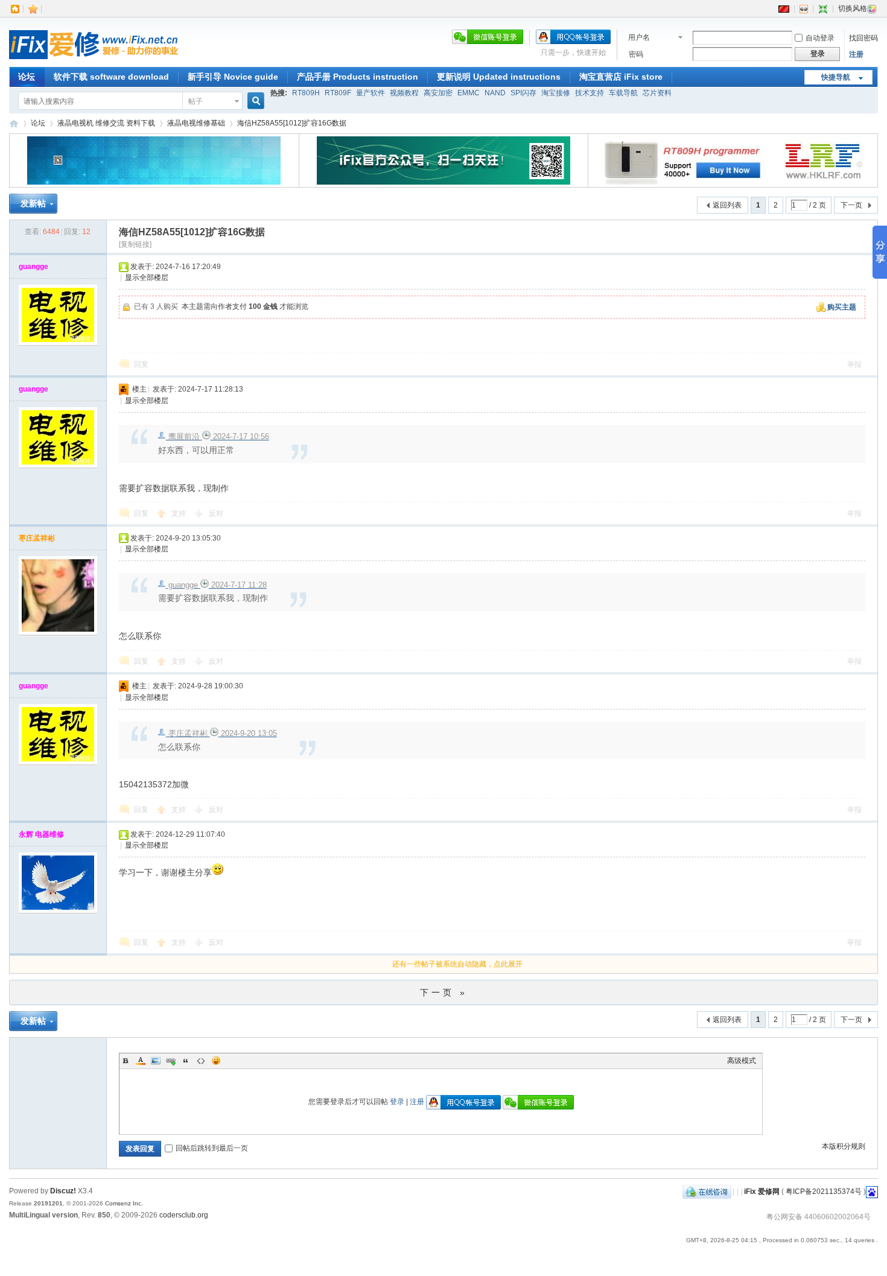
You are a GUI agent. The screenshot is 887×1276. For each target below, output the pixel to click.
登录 (397, 1101)
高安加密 (438, 93)
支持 (179, 513)
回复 (141, 364)
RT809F (338, 93)
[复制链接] (135, 244)
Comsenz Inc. (124, 1203)
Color (141, 1061)
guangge (33, 266)
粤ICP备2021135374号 (824, 1191)
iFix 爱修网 (14, 123)
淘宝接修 (555, 93)
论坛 (26, 76)
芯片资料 (657, 93)
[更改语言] (783, 8)
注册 (856, 54)
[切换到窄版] (823, 8)
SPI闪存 (523, 93)
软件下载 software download (111, 76)
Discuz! (63, 1191)
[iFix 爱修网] (93, 60)
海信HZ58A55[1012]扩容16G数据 (291, 123)
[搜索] (254, 101)
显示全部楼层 (146, 277)
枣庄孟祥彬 (37, 538)
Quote (186, 1061)
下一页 (851, 205)
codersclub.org (183, 1215)
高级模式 (741, 1060)
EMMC (468, 93)
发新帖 (33, 203)
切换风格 (852, 8)
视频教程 (404, 93)
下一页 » (444, 992)
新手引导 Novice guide (233, 76)
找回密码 (863, 38)
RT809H (306, 93)
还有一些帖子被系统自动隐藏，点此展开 (457, 964)
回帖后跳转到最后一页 (212, 1148)
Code (201, 1061)
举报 (854, 364)
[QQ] (706, 1191)
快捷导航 (835, 77)
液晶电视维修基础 (196, 123)
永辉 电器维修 (41, 834)
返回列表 (727, 205)
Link (171, 1061)
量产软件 (370, 93)
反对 (216, 513)
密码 (636, 54)
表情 (216, 1061)
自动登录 (820, 38)
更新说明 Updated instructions (499, 76)
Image (156, 1061)
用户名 (639, 37)
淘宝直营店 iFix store (621, 76)
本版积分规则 (843, 1146)
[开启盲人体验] (803, 8)
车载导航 (623, 93)
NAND (495, 93)
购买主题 (841, 307)
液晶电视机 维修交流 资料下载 (106, 123)
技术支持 (589, 93)
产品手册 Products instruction (357, 76)
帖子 (195, 101)
